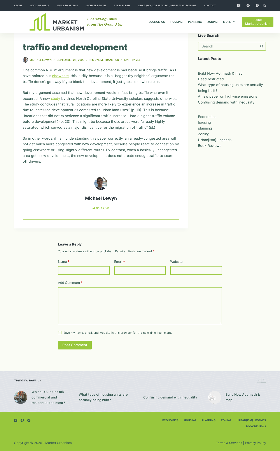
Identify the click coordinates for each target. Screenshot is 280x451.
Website (176, 262)
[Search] (264, 5)
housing (176, 21)
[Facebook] (248, 5)
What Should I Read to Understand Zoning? (167, 5)
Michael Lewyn (96, 5)
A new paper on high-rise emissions (227, 96)
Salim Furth (122, 5)
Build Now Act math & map (220, 73)
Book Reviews (209, 145)
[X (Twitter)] (238, 5)
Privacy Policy (255, 443)
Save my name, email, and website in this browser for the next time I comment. (117, 332)
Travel (135, 59)
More (227, 21)
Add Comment (70, 283)
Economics (157, 21)
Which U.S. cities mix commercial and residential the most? (48, 397)
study (56, 98)
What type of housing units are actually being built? (103, 397)
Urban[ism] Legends (214, 140)
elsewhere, (61, 76)
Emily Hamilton (67, 5)
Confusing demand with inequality (226, 102)
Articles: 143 (100, 208)
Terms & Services (229, 443)
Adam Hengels (39, 5)
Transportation (116, 59)
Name (63, 262)
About (18, 5)
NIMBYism (96, 59)
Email (119, 262)
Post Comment (74, 345)
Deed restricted (211, 79)
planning (195, 21)
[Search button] (261, 46)
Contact (210, 5)
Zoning (212, 21)
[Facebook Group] (257, 5)
